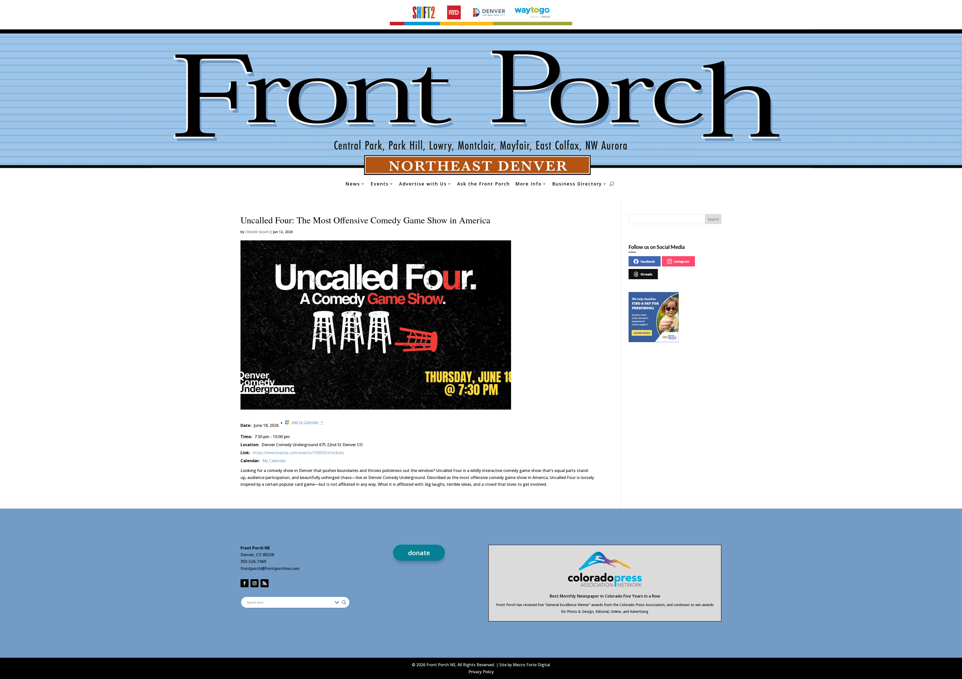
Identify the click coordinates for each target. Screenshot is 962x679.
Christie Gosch (257, 231)
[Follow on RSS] (265, 583)
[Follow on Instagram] (255, 583)
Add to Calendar (305, 422)
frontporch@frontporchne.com (270, 568)
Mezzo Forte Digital (531, 664)
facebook (648, 261)
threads (646, 274)
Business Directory (577, 184)
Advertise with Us (423, 184)
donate (419, 552)
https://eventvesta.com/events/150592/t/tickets (298, 452)
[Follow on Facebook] (245, 583)
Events (380, 184)
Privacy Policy (481, 671)
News (352, 184)
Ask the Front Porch (483, 184)
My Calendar (274, 460)
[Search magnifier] (343, 602)
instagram (681, 261)
